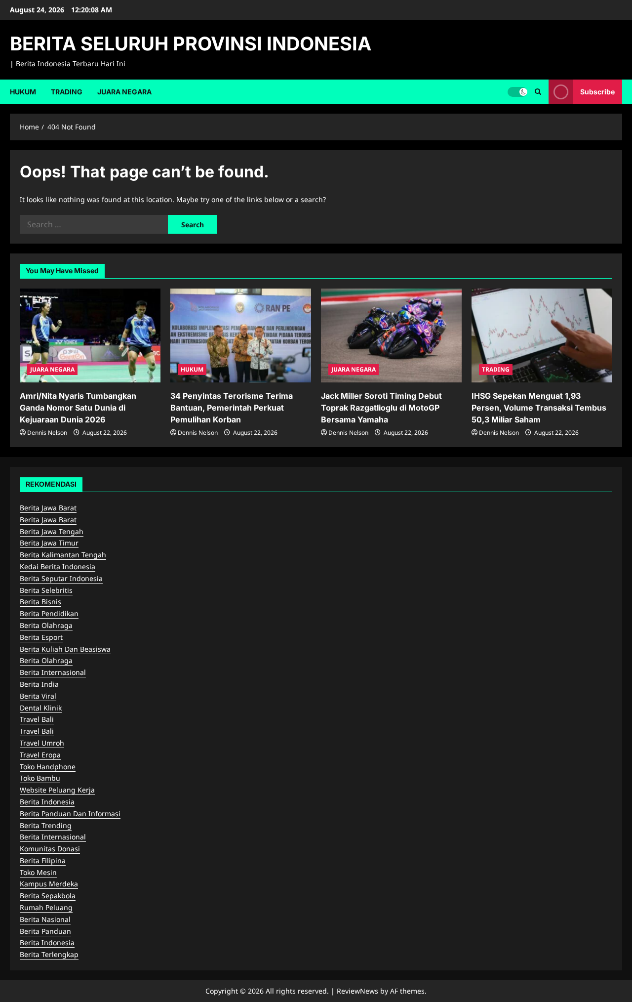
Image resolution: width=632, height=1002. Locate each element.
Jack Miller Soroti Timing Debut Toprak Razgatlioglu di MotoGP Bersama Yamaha (381, 407)
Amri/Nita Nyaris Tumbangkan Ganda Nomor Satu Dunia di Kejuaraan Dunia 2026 (78, 407)
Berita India (39, 684)
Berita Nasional (45, 919)
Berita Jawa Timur (49, 542)
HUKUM (23, 91)
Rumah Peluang (46, 907)
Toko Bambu (40, 778)
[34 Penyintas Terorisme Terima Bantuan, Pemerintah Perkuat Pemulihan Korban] (240, 335)
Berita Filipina (43, 860)
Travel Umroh (42, 743)
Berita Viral (38, 696)
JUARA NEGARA (124, 91)
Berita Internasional (53, 672)
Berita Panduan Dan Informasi (70, 813)
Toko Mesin (38, 872)
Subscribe (597, 91)
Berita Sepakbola (48, 895)
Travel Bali (37, 719)
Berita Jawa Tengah (51, 531)
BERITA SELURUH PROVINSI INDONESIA (190, 43)
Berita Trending (46, 825)
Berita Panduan (45, 931)
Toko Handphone (48, 766)
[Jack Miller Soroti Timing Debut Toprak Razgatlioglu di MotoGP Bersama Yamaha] (391, 335)
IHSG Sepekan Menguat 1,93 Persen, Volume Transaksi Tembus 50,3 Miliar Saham (539, 407)
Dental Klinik (41, 707)
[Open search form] (538, 91)
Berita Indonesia (47, 801)
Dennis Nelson (47, 432)
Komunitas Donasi (50, 848)
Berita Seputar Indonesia (61, 578)
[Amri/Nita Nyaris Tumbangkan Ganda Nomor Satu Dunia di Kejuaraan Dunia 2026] (90, 335)
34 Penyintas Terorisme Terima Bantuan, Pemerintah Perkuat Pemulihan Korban (231, 407)
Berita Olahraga (46, 625)
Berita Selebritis (46, 590)
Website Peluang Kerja (57, 789)
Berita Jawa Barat (48, 507)
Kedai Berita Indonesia (57, 566)
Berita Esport (41, 637)
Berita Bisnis (40, 601)
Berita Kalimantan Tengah (63, 554)
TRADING (66, 91)
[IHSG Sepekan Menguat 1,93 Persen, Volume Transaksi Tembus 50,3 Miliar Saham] (542, 335)
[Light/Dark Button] (517, 91)
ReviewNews (357, 991)
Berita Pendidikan (49, 613)
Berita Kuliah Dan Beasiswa (65, 649)
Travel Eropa (40, 754)
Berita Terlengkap (49, 954)
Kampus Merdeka (49, 883)
